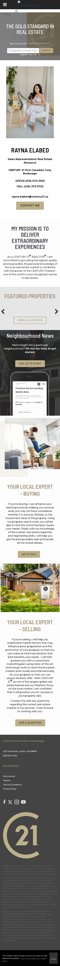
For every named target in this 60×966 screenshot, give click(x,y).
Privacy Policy (9, 789)
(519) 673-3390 (35, 180)
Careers (6, 780)
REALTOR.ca (27, 899)
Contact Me (30, 205)
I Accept (53, 958)
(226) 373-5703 (33, 186)
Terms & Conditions (12, 784)
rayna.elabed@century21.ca (30, 196)
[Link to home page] (30, 4)
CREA (28, 883)
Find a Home (9, 776)
